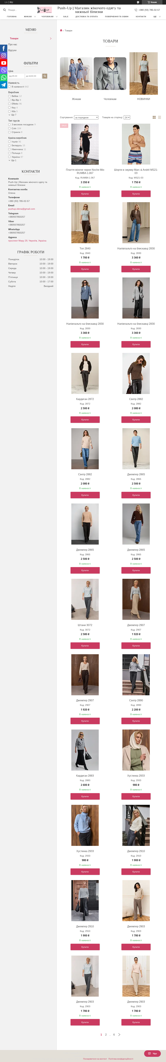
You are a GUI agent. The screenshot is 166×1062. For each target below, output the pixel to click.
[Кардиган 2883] (85, 750)
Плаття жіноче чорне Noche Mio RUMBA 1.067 (85, 171)
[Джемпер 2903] (136, 900)
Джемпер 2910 (136, 851)
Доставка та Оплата (87, 17)
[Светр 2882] (136, 373)
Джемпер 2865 (136, 474)
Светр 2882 (136, 399)
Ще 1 (13, 160)
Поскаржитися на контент (95, 1059)
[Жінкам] (76, 73)
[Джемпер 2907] (136, 599)
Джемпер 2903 (136, 926)
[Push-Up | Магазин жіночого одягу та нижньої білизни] (44, 10)
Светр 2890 (136, 700)
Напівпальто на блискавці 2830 (136, 248)
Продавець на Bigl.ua (83, 1056)
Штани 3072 (85, 625)
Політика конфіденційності (120, 1059)
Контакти (141, 17)
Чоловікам (47, 17)
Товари (14, 38)
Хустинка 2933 (136, 775)
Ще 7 (13, 115)
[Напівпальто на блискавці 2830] (136, 222)
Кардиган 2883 (85, 775)
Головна (12, 17)
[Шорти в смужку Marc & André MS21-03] (136, 144)
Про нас (12, 44)
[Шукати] (4, 10)
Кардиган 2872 (85, 399)
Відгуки (12, 50)
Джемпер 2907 (136, 625)
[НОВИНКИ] (144, 73)
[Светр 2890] (136, 674)
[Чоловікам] (110, 73)
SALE (65, 17)
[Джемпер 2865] (136, 448)
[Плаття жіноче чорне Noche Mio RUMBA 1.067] (85, 144)
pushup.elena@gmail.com (21, 209)
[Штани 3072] (85, 599)
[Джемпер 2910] (136, 825)
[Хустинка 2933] (136, 750)
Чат (155, 1053)
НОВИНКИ (143, 99)
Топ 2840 (85, 248)
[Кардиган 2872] (85, 373)
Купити (85, 193)
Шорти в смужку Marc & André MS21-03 (136, 171)
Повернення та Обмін (117, 17)
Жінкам (28, 17)
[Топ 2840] (85, 222)
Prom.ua (98, 1053)
